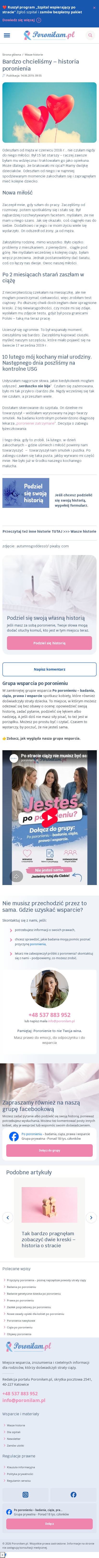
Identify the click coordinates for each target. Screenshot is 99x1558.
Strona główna (11, 54)
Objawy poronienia (19, 1334)
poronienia (38, 944)
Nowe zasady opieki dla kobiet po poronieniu (35, 1314)
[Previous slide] (7, 1217)
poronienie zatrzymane (36, 423)
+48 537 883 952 (49, 1015)
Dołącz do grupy (49, 1150)
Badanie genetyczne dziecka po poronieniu (34, 1293)
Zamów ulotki (15, 1445)
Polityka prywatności (20, 1474)
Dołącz (49, 1524)
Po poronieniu (32, 1134)
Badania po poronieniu (21, 1287)
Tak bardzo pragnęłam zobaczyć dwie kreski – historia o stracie (48, 1239)
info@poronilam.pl (61, 1021)
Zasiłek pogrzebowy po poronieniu (29, 1307)
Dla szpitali (13, 1432)
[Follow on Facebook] (5, 1555)
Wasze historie (34, 54)
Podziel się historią (49, 643)
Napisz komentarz (49, 669)
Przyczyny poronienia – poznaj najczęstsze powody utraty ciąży (46, 1280)
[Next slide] (91, 1217)
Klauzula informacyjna (21, 1467)
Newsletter (14, 1439)
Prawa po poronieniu (20, 1300)
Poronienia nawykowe (21, 1320)
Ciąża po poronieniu (19, 1327)
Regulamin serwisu (19, 1480)
